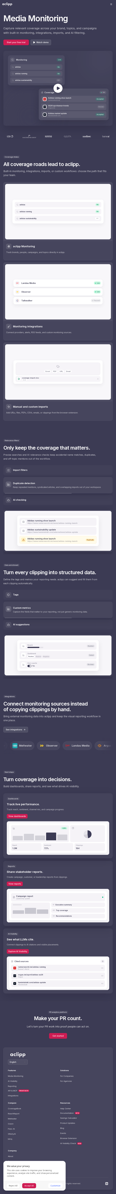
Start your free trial (16, 42)
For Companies (67, 1076)
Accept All (29, 1185)
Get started (58, 1036)
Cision (10, 1124)
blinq (10, 1139)
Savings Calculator (68, 1118)
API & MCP (12, 1091)
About (10, 1156)
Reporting (12, 1086)
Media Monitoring (15, 1076)
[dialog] (34, 1176)
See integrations (14, 729)
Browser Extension (68, 1138)
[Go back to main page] (7, 4)
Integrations (13, 1095)
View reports (14, 884)
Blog (62, 1128)
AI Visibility (12, 1081)
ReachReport (13, 1113)
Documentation (67, 1113)
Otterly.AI (12, 1134)
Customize (55, 1185)
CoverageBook (14, 1108)
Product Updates (67, 1123)
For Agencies (66, 1081)
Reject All (13, 1185)
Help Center (65, 1108)
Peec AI (11, 1129)
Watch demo (42, 42)
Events (63, 1133)
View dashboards (17, 816)
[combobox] (18, 1062)
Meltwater (12, 1119)
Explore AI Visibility (17, 951)
